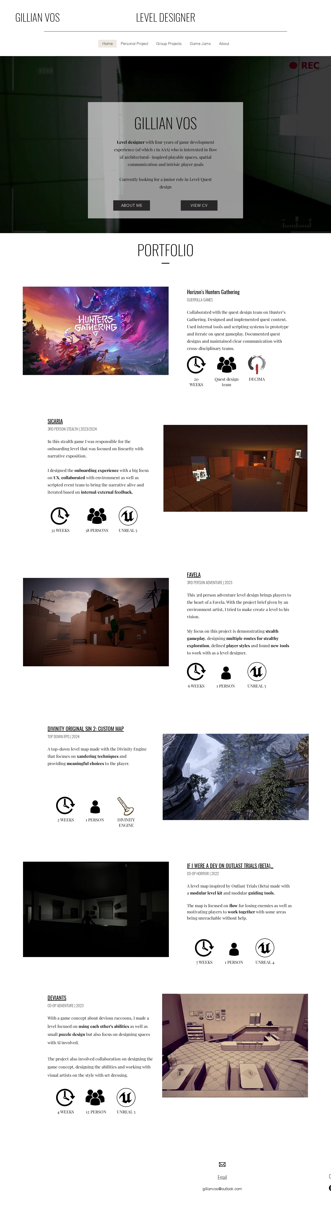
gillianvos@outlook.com (222, 1188)
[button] (134, 44)
